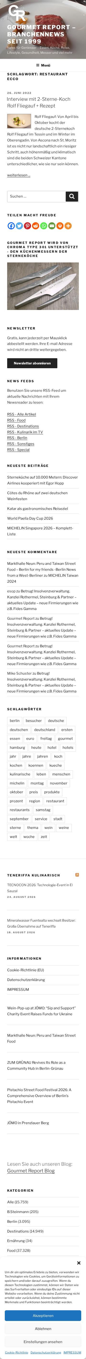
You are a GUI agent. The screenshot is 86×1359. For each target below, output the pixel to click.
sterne (15, 828)
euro (30, 738)
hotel (52, 747)
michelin (17, 783)
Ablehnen (43, 1329)
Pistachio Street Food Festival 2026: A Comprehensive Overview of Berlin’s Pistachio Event (39, 1096)
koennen (35, 765)
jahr (13, 756)
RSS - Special (18, 450)
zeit (44, 837)
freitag (46, 738)
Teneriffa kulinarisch (33, 875)
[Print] (60, 225)
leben (41, 774)
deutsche (56, 721)
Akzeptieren (43, 1316)
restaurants (20, 810)
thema (32, 828)
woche (29, 837)
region (34, 801)
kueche (55, 765)
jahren (42, 756)
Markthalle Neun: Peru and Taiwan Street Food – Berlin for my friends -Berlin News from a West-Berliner (41, 569)
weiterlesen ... (18, 175)
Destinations (18, 1231)
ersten (67, 730)
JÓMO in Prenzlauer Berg (28, 1123)
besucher (34, 721)
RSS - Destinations (23, 426)
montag (37, 783)
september (19, 819)
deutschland (44, 730)
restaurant (55, 801)
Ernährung (16, 1241)
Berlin (12, 1221)
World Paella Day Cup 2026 (30, 518)
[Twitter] (19, 225)
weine (64, 828)
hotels (68, 747)
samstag (43, 810)
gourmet (65, 738)
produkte (52, 792)
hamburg (17, 747)
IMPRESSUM (72, 1352)
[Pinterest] (27, 225)
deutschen (19, 730)
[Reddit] (35, 225)
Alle (10, 1202)
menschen (61, 774)
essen (15, 738)
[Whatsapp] (43, 225)
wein (48, 828)
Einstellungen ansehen (43, 1342)
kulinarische (20, 774)
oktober (16, 792)
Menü (45, 65)
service (41, 819)
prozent (16, 801)
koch (58, 756)
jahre (26, 756)
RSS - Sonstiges (20, 444)
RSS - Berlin (17, 438)
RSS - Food (16, 420)
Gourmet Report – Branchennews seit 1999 (41, 34)
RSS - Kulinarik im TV (25, 432)
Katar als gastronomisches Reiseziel (37, 509)
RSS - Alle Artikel (21, 414)
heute (36, 747)
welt (13, 837)
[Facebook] (11, 225)
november (58, 783)
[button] (78, 1263)
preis (33, 792)
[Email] (51, 225)
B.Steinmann (18, 1212)
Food (11, 1250)
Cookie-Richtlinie (16, 1352)
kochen (16, 765)
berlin (15, 721)
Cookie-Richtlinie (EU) (25, 970)
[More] (68, 225)
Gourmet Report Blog (31, 1171)
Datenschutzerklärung (46, 1352)
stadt (58, 819)
